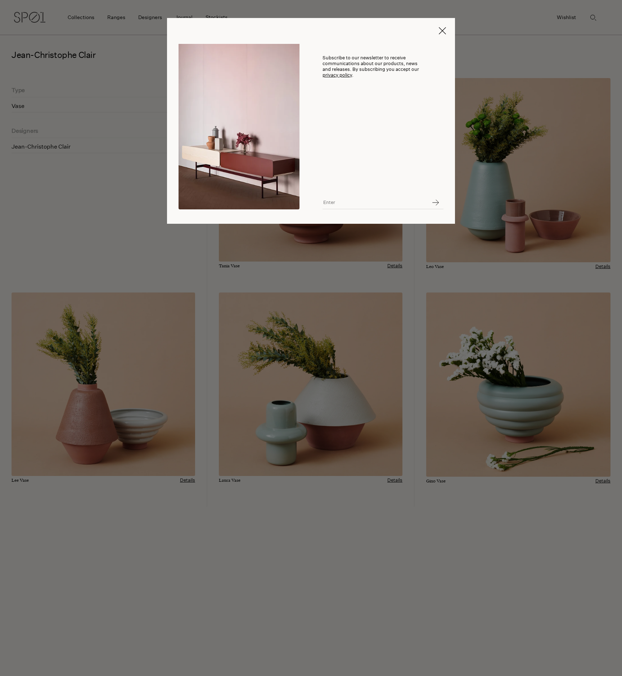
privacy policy (337, 75)
